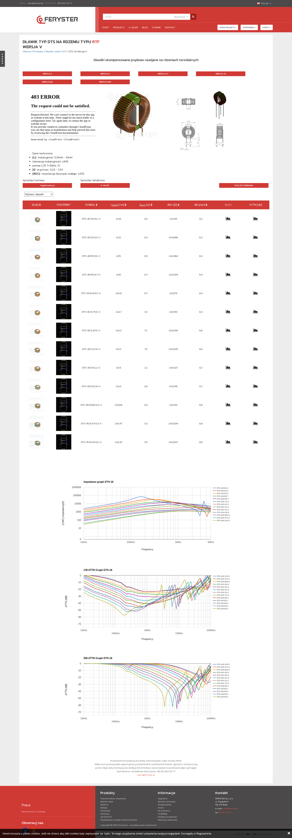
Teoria (161, 807)
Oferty (266, 27)
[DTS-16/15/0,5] (63, 255)
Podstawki (105, 810)
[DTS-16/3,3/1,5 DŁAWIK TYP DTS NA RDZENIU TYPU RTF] (36, 330)
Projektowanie (164, 804)
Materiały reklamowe (167, 819)
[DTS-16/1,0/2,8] (63, 386)
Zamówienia (249, 27)
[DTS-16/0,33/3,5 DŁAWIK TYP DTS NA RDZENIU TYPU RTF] (36, 442)
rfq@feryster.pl (47, 185)
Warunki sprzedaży (167, 801)
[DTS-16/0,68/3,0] (63, 404)
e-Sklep (133, 27)
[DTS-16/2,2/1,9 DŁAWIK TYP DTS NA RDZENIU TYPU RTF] (36, 348)
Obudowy (105, 813)
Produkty (119, 27)
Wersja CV (163, 73)
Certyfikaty (162, 813)
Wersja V (47, 73)
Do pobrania (164, 810)
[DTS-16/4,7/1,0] (63, 311)
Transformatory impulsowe (113, 798)
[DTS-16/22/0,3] (63, 237)
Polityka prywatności (167, 816)
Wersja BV (47, 81)
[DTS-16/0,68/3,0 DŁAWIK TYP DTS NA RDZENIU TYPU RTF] (36, 404)
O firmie (156, 27)
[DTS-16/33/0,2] (63, 218)
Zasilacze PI (106, 816)
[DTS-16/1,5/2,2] (63, 367)
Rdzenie (104, 804)
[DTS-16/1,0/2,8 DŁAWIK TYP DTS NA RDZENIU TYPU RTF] (36, 386)
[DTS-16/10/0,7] (63, 274)
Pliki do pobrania (244, 185)
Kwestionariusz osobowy (33, 811)
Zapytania (162, 798)
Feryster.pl (123, 825)
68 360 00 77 (225, 812)
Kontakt (170, 27)
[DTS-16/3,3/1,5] (63, 330)
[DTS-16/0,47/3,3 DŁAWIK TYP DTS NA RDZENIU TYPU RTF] (36, 423)
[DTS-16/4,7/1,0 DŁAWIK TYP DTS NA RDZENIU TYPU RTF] (36, 311)
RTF (96, 41)
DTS (64, 51)
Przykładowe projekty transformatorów (118, 819)
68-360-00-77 (64, 3)
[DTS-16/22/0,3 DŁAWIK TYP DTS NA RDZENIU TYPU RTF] (36, 237)
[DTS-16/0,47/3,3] (63, 423)
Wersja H (105, 73)
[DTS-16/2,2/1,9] (63, 348)
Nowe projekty (227, 27)
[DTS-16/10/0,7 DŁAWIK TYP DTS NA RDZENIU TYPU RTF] (36, 274)
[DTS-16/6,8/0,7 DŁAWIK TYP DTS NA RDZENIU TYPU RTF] (36, 293)
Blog (145, 27)
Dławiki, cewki (52, 51)
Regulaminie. (204, 833)
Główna (27, 51)
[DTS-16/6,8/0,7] (63, 293)
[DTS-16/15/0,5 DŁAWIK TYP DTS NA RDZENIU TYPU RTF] (36, 255)
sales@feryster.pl (35, 3)
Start (105, 27)
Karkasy (103, 807)
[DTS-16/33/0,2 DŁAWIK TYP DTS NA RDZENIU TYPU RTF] (36, 218)
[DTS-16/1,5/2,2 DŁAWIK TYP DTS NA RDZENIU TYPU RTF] (36, 367)
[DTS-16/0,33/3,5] (63, 442)
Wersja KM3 (105, 81)
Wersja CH (220, 73)
